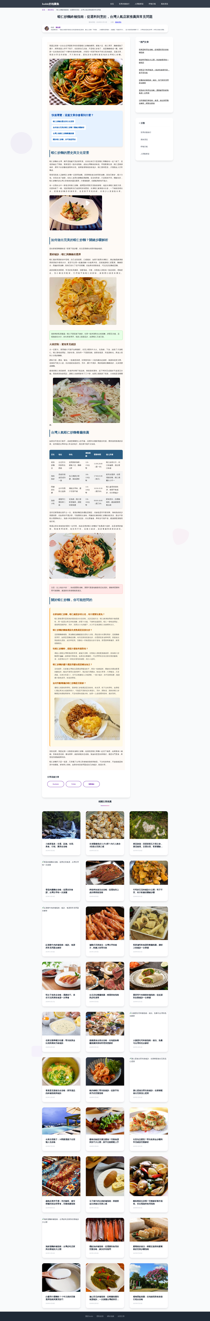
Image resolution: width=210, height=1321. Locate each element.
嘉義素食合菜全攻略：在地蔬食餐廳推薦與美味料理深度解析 (104, 1041)
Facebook (56, 784)
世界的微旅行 (124, 4)
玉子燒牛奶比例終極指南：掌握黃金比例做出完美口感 (104, 1202)
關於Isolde (89, 1316)
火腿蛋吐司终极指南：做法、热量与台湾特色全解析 (148, 1041)
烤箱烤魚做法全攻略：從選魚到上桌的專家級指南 (104, 891)
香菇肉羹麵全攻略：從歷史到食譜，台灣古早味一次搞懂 (59, 891)
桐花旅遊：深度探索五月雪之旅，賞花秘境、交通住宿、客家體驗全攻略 (148, 845)
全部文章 (121, 1316)
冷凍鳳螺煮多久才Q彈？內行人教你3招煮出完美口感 (104, 845)
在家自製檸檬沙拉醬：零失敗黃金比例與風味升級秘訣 (60, 1041)
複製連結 (91, 784)
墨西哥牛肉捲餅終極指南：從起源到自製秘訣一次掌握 (148, 996)
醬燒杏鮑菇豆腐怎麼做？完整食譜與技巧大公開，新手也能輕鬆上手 (104, 1140)
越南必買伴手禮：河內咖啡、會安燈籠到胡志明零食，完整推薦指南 (60, 1202)
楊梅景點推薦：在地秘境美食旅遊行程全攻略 (148, 1298)
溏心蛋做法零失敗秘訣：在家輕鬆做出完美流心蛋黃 (148, 1092)
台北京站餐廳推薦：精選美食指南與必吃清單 (104, 996)
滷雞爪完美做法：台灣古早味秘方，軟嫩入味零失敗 (103, 946)
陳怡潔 (58, 27)
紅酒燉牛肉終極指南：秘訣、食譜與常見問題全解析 (60, 946)
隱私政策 (100, 1316)
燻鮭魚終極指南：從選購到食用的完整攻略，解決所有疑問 (104, 1247)
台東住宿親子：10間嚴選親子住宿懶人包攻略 (60, 1140)
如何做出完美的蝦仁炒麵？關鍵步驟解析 (68, 127)
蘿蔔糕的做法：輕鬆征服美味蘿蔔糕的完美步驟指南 (148, 1247)
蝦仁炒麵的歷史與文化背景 (63, 121)
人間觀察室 (139, 4)
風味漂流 (164, 4)
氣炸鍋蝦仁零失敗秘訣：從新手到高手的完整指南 (104, 1092)
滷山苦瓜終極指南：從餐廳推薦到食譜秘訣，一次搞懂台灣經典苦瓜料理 (104, 1298)
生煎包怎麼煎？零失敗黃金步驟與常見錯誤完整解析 (148, 1140)
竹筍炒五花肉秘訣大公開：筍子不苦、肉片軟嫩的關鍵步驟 (148, 891)
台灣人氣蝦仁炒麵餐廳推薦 (63, 133)
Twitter (73, 784)
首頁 (112, 4)
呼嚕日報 (152, 4)
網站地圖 (110, 1316)
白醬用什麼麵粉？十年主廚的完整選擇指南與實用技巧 (60, 1298)
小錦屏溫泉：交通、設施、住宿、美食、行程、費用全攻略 (60, 845)
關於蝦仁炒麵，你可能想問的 (64, 139)
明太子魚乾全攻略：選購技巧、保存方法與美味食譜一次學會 (60, 996)
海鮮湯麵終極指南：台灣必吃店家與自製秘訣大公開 (60, 1247)
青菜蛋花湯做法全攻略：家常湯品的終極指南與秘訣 (60, 1092)
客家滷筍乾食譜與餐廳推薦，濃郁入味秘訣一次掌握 (148, 946)
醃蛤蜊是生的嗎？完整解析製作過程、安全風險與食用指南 (148, 1202)
